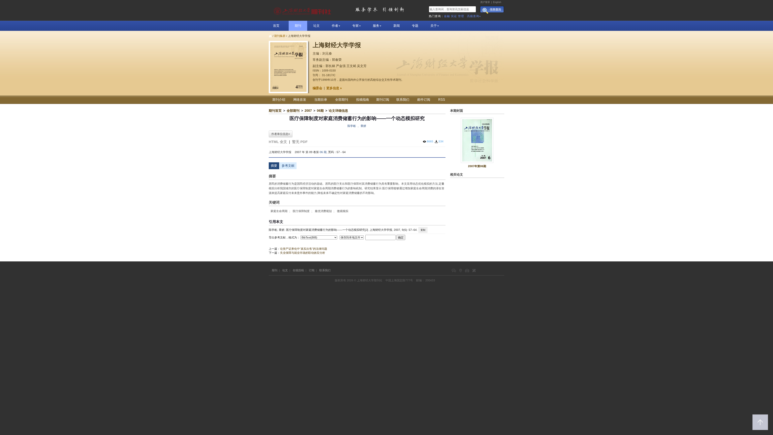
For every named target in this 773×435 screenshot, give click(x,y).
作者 (335, 25)
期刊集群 (279, 35)
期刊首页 (275, 110)
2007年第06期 (477, 166)
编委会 (317, 88)
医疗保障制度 (301, 211)
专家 (355, 25)
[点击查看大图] (477, 140)
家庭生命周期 (279, 211)
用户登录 (485, 2)
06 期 (323, 152)
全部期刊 (341, 99)
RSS (441, 99)
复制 (423, 230)
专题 (415, 25)
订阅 (311, 270)
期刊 (298, 25)
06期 (320, 110)
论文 (316, 25)
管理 (461, 16)
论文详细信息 (338, 110)
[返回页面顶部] (760, 422)
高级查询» (474, 16)
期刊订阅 (382, 99)
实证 (454, 16)
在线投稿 (298, 270)
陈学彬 (351, 125)
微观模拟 (342, 211)
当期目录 (320, 99)
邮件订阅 (423, 99)
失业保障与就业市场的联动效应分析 (302, 252)
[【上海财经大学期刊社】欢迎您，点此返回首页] (303, 10)
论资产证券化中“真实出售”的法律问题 (303, 248)
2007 (308, 110)
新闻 (396, 25)
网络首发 (299, 99)
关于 (433, 25)
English (497, 2)
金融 (447, 16)
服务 (376, 25)
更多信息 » (334, 88)
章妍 (363, 125)
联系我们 (402, 99)
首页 (276, 25)
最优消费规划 (323, 211)
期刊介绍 (278, 99)
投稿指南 (362, 99)
